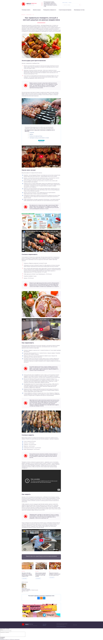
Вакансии (44, 625)
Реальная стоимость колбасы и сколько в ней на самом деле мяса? (54, 574)
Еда (49, 571)
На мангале (32, 132)
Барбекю (31, 134)
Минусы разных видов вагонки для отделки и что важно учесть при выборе (40, 575)
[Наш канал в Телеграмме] (41, 616)
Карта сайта (44, 624)
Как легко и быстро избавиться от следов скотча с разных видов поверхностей (27, 575)
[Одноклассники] (41, 598)
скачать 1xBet (32, 128)
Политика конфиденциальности (61, 626)
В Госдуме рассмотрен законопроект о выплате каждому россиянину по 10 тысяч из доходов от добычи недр (50, 4)
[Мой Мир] (44, 598)
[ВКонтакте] (38, 598)
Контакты (70, 2)
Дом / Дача (23, 571)
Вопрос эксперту (64, 2)
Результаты (41, 141)
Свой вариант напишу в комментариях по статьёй (39, 137)
